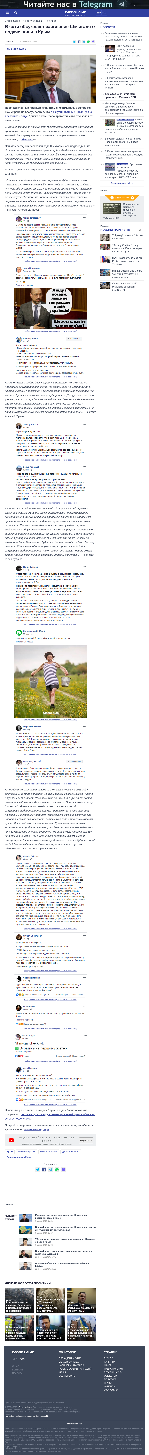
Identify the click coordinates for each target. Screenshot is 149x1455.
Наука (107, 1365)
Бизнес (108, 1358)
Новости (107, 27)
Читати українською (15, 49)
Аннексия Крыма (26, 1152)
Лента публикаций (32, 21)
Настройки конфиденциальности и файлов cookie (27, 1416)
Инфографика (122, 198)
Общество (110, 1376)
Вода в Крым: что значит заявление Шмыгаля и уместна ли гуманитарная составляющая (65, 1230)
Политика (51, 21)
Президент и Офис (70, 1358)
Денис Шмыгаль (70, 1152)
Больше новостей (120, 183)
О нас (15, 1366)
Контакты (18, 1369)
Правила (17, 1373)
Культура (109, 1362)
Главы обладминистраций (75, 1369)
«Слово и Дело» (25, 1407)
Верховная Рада (69, 1362)
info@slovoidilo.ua (74, 1424)
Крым (10, 1152)
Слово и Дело (12, 21)
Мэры (62, 1372)
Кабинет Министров (71, 1365)
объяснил (27, 139)
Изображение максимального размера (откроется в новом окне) (50, 261)
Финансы (109, 1386)
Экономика (111, 1390)
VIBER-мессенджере (36, 1129)
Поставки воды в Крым (19, 1157)
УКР (99, 13)
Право (108, 1383)
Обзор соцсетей (48, 1152)
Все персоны (67, 1376)
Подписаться (86, 1140)
